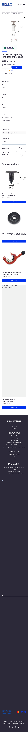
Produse (14, 428)
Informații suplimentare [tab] (10, 133)
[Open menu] (24, 4)
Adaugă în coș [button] (14, 201)
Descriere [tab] (6, 130)
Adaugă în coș (17, 67)
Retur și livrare (14, 438)
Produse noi (14, 426)
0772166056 (16, 471)
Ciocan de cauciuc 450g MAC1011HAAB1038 (9, 400)
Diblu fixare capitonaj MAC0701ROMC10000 (8, 194)
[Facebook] (9, 727)
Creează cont (14, 459)
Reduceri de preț (14, 424)
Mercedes (4, 51)
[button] (24, 17)
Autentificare (14, 457)
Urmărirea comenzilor (14, 454)
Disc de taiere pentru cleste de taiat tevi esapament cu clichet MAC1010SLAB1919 (14, 234)
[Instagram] (15, 727)
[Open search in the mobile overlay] (17, 4)
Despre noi (14, 436)
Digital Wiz (22, 723)
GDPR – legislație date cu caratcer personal (14, 447)
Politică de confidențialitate (14, 442)
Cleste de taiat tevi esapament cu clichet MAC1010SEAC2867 (12, 273)
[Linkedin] (18, 727)
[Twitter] (12, 727)
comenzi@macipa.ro (19, 473)
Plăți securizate (14, 440)
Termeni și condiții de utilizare (14, 445)
